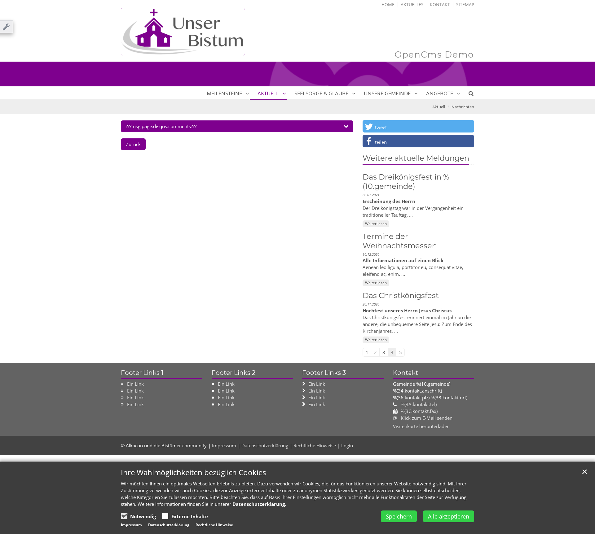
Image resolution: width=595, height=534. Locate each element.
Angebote (439, 93)
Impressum (224, 445)
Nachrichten (463, 107)
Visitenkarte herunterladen (421, 426)
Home (387, 4)
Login (347, 445)
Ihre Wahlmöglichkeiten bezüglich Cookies (193, 472)
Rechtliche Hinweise (314, 445)
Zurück (133, 144)
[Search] (467, 93)
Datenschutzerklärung (264, 445)
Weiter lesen (376, 223)
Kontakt (440, 4)
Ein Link (135, 384)
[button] (418, 126)
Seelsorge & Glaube (321, 93)
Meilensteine (224, 93)
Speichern (399, 516)
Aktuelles (412, 4)
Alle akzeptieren (448, 516)
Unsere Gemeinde (387, 93)
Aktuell (268, 93)
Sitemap (465, 4)
